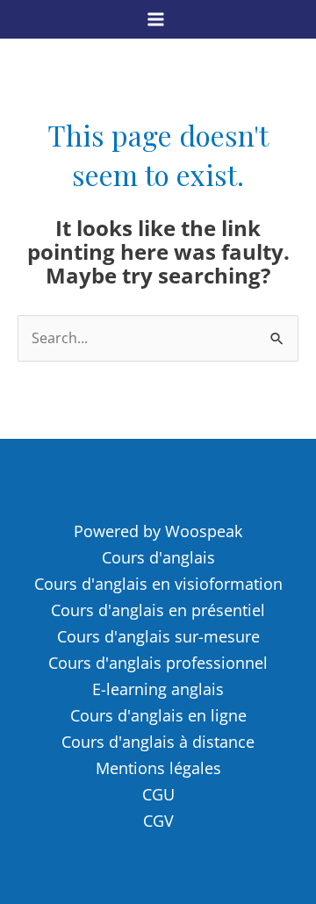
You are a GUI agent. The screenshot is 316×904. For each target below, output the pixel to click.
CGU (158, 794)
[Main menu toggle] (156, 19)
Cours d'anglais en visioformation (158, 583)
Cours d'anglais (158, 557)
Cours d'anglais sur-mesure (158, 636)
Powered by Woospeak (158, 531)
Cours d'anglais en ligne (158, 715)
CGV (158, 820)
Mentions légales (158, 767)
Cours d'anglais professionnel (158, 662)
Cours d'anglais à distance (158, 741)
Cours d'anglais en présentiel (158, 610)
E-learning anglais (158, 689)
